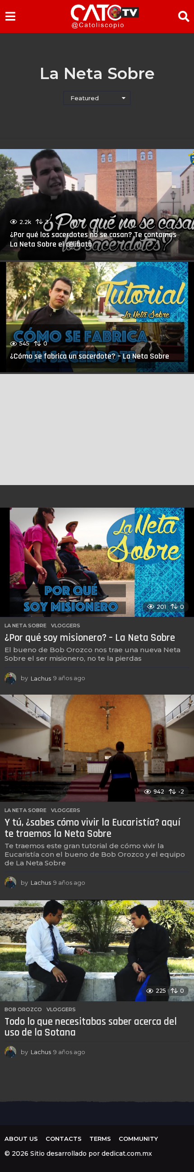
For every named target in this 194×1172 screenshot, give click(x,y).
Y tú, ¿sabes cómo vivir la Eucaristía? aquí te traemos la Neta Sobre (92, 828)
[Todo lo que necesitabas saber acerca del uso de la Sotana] (97, 950)
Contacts (64, 1138)
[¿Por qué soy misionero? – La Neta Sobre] (97, 562)
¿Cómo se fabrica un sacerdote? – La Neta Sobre (89, 356)
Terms (100, 1138)
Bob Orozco (23, 1009)
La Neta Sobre (25, 625)
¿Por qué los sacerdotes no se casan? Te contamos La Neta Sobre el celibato (93, 239)
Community (138, 1138)
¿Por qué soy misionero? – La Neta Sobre (90, 637)
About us (21, 1138)
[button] (10, 16)
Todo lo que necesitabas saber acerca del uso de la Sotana (91, 1027)
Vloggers (65, 625)
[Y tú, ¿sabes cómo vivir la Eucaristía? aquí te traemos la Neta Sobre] (97, 748)
